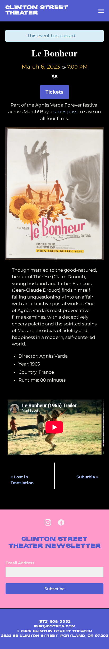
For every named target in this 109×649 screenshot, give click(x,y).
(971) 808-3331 (54, 621)
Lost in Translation (22, 479)
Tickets (54, 92)
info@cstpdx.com (54, 626)
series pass (65, 111)
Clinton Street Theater (36, 10)
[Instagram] (47, 523)
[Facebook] (61, 523)
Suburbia (87, 476)
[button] (101, 10)
